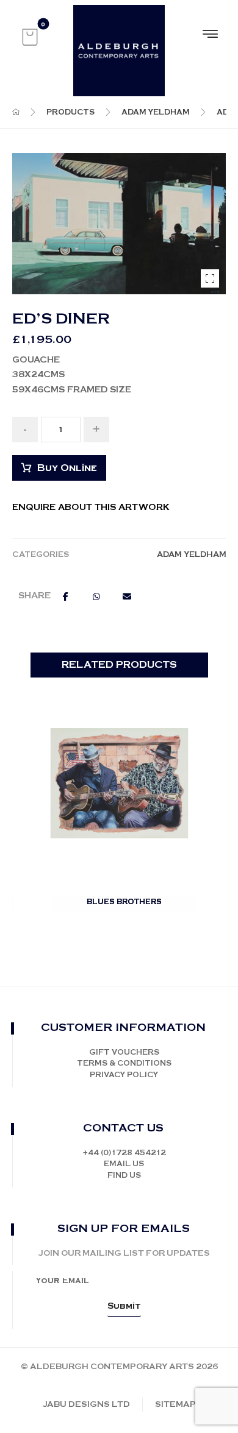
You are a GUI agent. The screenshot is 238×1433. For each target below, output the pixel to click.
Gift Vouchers (124, 1052)
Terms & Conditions (124, 1063)
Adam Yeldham (191, 555)
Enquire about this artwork (91, 507)
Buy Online (67, 468)
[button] (30, 37)
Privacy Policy (124, 1075)
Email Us (124, 1164)
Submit (124, 1306)
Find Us (124, 1175)
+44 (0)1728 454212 (124, 1153)
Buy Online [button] (125, 917)
